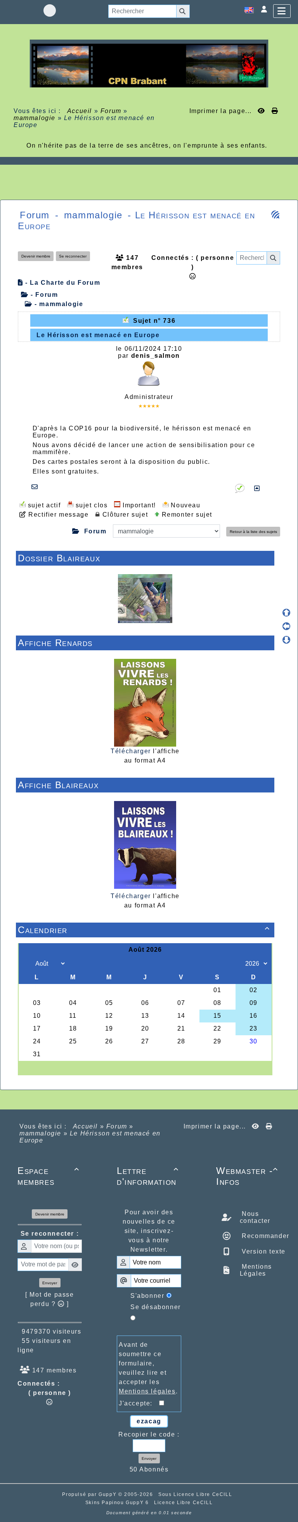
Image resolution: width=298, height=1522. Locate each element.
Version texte (263, 1251)
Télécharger (131, 751)
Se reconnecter (73, 256)
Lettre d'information (148, 1176)
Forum (110, 111)
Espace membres (48, 1176)
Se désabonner (155, 1307)
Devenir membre (35, 256)
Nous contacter (255, 1217)
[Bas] (286, 640)
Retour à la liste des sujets (253, 531)
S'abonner (147, 1295)
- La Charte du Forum (61, 282)
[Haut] (286, 612)
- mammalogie (58, 304)
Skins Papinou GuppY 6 (118, 1502)
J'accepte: (139, 1403)
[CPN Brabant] (149, 63)
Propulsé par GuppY (90, 1494)
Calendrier (144, 930)
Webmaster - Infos (247, 1176)
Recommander (264, 1236)
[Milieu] (286, 626)
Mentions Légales (256, 1270)
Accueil (79, 111)
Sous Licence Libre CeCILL (196, 1494)
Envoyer (49, 1283)
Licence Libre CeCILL (183, 1502)
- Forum (43, 294)
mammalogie (34, 118)
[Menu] (282, 11)
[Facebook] (49, 10)
